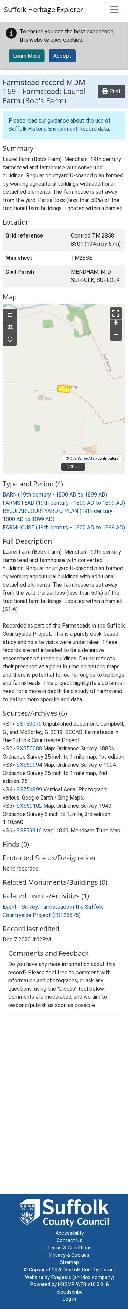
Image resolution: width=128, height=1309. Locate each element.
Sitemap (69, 1262)
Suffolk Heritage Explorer (43, 9)
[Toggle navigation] (114, 9)
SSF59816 (29, 830)
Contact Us (69, 1240)
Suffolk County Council (90, 1270)
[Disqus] (64, 1106)
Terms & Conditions (69, 1248)
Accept (62, 56)
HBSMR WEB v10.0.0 (82, 1285)
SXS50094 (29, 765)
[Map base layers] (10, 327)
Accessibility (70, 1233)
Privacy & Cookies (69, 1255)
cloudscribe (70, 1292)
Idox (85, 1277)
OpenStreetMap (83, 458)
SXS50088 (29, 748)
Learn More (26, 56)
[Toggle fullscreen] (116, 313)
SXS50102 (29, 806)
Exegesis (61, 1277)
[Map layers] (10, 315)
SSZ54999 (29, 789)
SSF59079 (29, 724)
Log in (69, 1299)
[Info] (10, 339)
